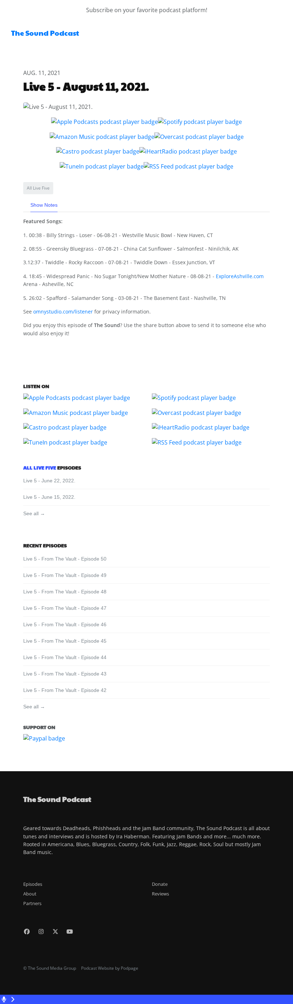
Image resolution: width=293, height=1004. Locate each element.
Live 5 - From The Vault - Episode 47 (64, 608)
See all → (34, 513)
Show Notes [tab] (44, 205)
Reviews (160, 893)
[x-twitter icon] (55, 931)
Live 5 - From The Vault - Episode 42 (64, 690)
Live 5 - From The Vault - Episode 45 (64, 641)
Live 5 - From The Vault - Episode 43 (64, 674)
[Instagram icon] (41, 931)
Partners (32, 903)
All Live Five (39, 467)
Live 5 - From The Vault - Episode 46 (64, 624)
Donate (160, 884)
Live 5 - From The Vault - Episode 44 (64, 657)
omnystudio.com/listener (63, 311)
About (29, 893)
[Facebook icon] (26, 931)
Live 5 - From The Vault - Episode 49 (64, 575)
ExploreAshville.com (240, 276)
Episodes (32, 884)
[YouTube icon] (69, 931)
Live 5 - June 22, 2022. (49, 480)
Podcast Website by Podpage (109, 968)
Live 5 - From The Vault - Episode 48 (64, 591)
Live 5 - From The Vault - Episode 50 (64, 559)
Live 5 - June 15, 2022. (49, 497)
